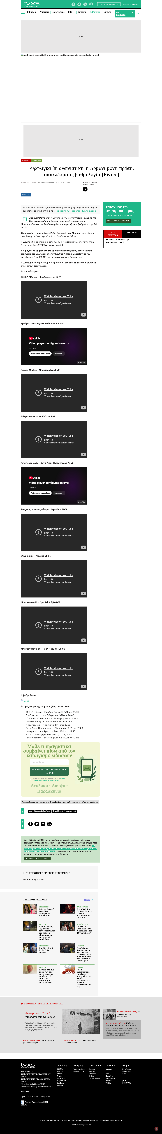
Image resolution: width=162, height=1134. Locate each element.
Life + (70, 13)
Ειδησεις (26, 161)
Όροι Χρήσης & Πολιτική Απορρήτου (35, 1097)
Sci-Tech (60, 1083)
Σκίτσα (107, 12)
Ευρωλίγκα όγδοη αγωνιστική (64, 811)
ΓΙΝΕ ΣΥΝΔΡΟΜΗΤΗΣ (109, 4)
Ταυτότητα (25, 1092)
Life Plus (110, 1066)
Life (107, 1071)
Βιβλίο (91, 1076)
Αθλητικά (95, 12)
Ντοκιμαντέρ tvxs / (33, 1040)
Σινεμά (92, 1069)
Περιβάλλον (61, 1081)
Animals (109, 1069)
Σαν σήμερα (126, 1069)
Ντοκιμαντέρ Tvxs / (37, 1013)
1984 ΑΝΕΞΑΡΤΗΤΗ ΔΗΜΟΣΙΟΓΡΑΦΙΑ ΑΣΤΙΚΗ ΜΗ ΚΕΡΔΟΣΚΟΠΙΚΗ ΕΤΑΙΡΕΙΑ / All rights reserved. (84, 1120)
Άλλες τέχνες (94, 1078)
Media (59, 1074)
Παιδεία (108, 1081)
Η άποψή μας (78, 1071)
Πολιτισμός (58, 12)
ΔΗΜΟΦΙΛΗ (131, 232)
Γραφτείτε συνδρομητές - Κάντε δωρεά (76, 211)
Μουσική (92, 1074)
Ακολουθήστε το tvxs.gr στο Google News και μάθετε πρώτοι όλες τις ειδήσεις (60, 802)
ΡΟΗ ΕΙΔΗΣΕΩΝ (121, 14)
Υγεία (59, 1076)
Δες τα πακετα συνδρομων (118, 221)
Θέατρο (92, 1071)
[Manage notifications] (156, 1129)
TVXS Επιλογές (126, 1082)
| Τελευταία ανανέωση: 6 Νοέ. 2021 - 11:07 (53, 183)
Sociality (87, 1125)
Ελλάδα (60, 1069)
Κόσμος (60, 1071)
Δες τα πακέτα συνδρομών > (37, 858)
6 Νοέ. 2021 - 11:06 (28, 183)
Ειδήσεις (31, 12)
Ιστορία (82, 12)
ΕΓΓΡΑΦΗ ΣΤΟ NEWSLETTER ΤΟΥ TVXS (49, 771)
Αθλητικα (36, 161)
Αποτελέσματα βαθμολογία (39, 811)
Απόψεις (44, 12)
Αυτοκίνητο (110, 1078)
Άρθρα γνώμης (79, 1069)
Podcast (60, 1085)
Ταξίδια (108, 1083)
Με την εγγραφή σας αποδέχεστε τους (48, 779)
